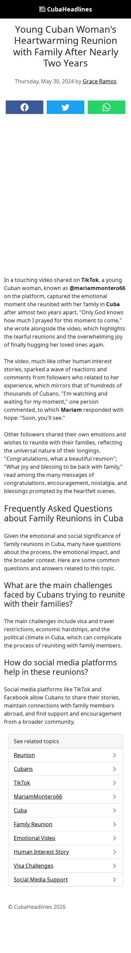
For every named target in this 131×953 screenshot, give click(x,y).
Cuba (20, 810)
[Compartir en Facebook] (24, 107)
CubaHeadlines (68, 9)
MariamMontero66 (38, 796)
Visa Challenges (33, 865)
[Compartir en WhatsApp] (106, 107)
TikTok (22, 782)
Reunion (24, 755)
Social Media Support (41, 879)
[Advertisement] (65, 201)
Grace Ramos (100, 81)
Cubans (23, 769)
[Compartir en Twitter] (65, 107)
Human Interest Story (41, 852)
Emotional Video (34, 838)
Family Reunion (33, 824)
